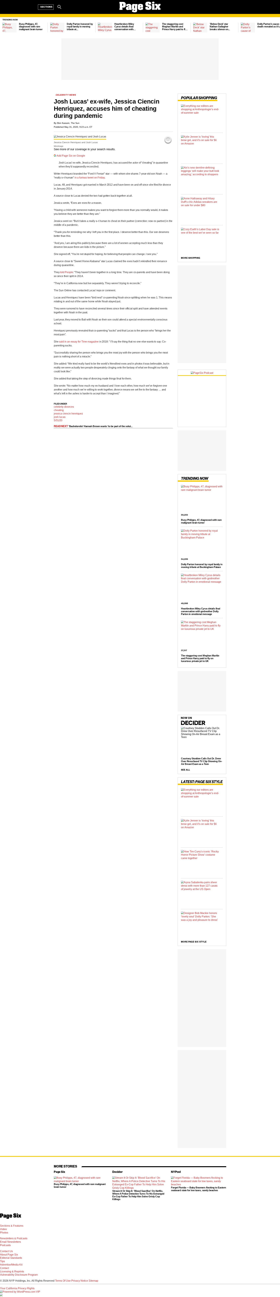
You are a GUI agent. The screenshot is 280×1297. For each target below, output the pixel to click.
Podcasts (5, 1245)
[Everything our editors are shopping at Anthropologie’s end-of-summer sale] (202, 117)
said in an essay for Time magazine (79, 341)
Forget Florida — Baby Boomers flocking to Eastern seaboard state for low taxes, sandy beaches (198, 1189)
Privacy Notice (79, 1280)
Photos (4, 1232)
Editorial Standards (11, 1257)
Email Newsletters (10, 1241)
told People (66, 272)
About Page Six (9, 1254)
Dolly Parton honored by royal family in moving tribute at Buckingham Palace (201, 565)
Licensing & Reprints (12, 1271)
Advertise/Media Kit (11, 1264)
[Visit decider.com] (193, 724)
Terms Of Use (63, 1280)
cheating (59, 410)
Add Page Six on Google (71, 155)
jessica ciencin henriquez (68, 413)
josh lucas (59, 417)
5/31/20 (58, 420)
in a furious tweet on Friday (90, 177)
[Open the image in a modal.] (168, 140)
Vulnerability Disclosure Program (19, 1274)
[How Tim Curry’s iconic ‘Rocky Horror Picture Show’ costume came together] (202, 863)
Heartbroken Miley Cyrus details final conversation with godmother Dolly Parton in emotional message (200, 611)
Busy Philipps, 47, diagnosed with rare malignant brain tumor (201, 521)
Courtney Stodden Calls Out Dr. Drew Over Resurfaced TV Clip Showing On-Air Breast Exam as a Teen (201, 761)
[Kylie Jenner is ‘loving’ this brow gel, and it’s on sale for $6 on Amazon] (202, 148)
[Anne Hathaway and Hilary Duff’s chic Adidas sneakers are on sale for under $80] (202, 210)
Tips (2, 1261)
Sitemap (93, 1280)
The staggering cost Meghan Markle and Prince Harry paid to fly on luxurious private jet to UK (200, 658)
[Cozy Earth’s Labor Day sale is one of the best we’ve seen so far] (202, 241)
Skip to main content (11, 22)
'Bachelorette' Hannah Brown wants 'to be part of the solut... (101, 426)
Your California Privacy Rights (17, 1288)
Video (3, 1229)
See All (185, 770)
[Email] (67, 7)
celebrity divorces (64, 406)
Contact (4, 1268)
